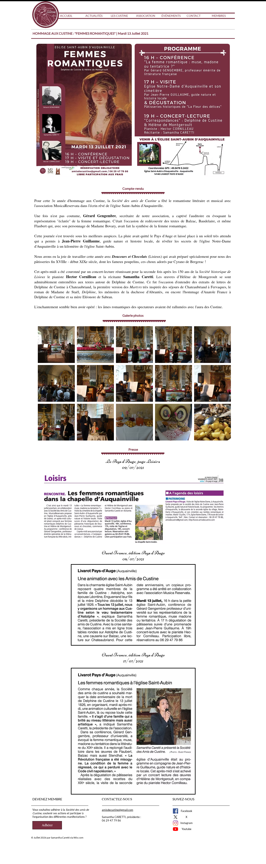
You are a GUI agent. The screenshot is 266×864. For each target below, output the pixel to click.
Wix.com (78, 837)
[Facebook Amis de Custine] (175, 811)
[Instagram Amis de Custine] (175, 823)
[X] (175, 817)
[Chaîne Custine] (175, 829)
